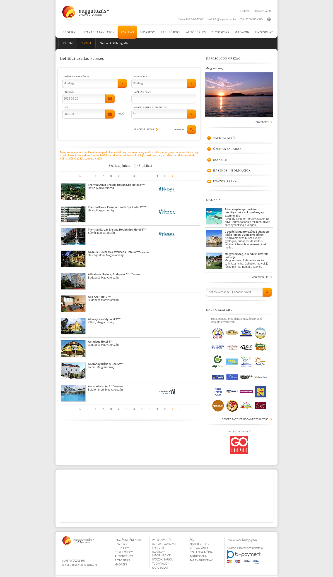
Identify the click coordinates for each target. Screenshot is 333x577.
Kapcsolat (264, 32)
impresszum (198, 556)
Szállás (127, 32)
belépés (245, 11)
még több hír (260, 277)
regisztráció (262, 11)
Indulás (70, 92)
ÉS (66, 107)
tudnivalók (160, 563)
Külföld (68, 43)
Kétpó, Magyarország (104, 321)
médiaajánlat (199, 548)
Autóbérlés (196, 32)
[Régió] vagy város (77, 76)
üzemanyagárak (164, 544)
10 (165, 176)
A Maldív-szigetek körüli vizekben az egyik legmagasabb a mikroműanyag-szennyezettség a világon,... (248, 216)
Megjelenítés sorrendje (150, 107)
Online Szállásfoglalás (114, 43)
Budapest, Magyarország (114, 276)
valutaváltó (161, 540)
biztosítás (122, 560)
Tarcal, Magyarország (106, 365)
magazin (121, 564)
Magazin (242, 32)
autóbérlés (124, 556)
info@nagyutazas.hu (224, 19)
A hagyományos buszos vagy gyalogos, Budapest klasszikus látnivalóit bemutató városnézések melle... (247, 238)
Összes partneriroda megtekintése (245, 419)
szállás (121, 544)
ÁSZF (192, 540)
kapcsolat (160, 567)
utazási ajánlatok (128, 540)
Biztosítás (220, 32)
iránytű (158, 548)
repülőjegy (124, 552)
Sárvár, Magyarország (117, 231)
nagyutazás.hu (73, 560)
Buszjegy (147, 32)
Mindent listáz (144, 129)
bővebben (262, 122)
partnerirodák (201, 560)
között (122, 113)
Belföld (86, 43)
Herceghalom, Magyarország (119, 253)
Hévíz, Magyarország (116, 186)
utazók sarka (162, 559)
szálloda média (201, 552)
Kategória (140, 76)
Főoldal (70, 32)
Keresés (179, 129)
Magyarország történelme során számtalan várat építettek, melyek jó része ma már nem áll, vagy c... (246, 260)
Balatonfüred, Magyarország (105, 388)
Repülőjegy (171, 32)
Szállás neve (142, 92)
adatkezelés (199, 544)
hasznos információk (161, 554)
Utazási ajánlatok (99, 32)
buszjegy (122, 548)
